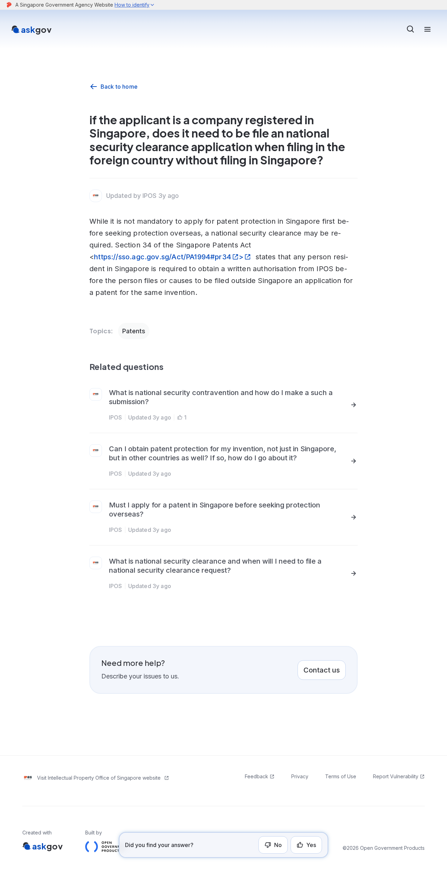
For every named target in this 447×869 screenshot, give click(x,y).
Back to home (119, 86)
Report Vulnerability (395, 776)
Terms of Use (340, 776)
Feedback (256, 776)
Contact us (321, 670)
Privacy (299, 776)
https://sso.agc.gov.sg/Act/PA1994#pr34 (162, 257)
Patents (133, 331)
